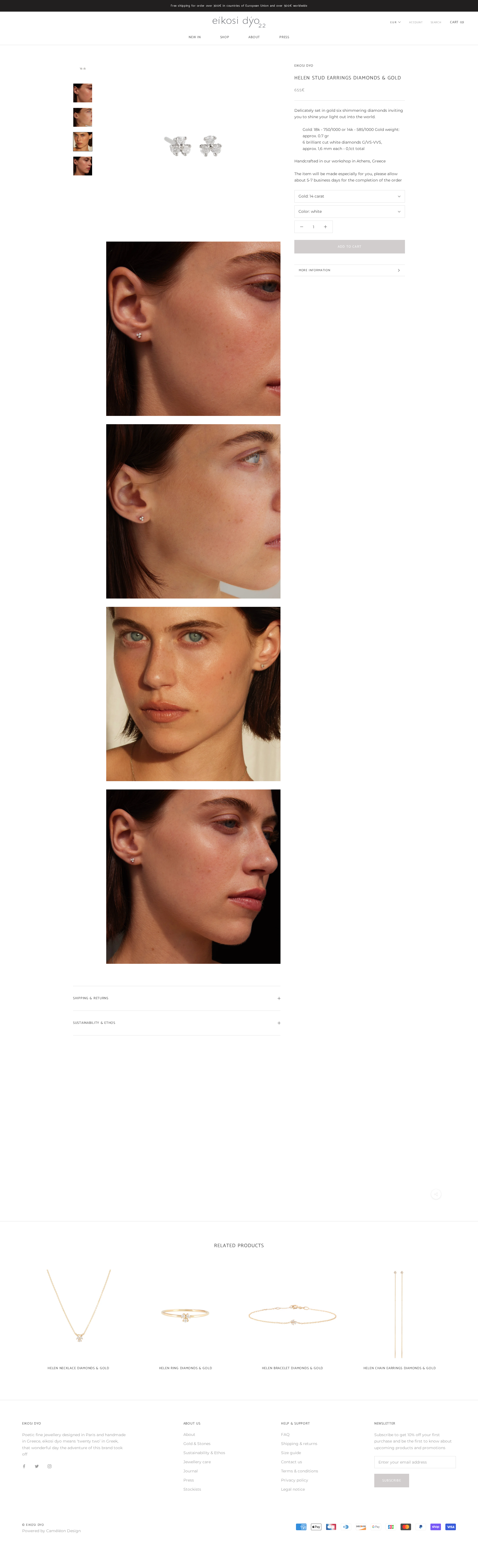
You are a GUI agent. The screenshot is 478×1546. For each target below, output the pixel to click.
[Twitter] (37, 1466)
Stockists (192, 1489)
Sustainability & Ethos (94, 1023)
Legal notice (293, 1489)
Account (416, 22)
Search (436, 22)
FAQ (285, 1434)
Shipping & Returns (90, 998)
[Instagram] (49, 1466)
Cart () (457, 22)
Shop (224, 37)
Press (284, 37)
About (254, 37)
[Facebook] (24, 1466)
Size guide (291, 1452)
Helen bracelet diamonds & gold (292, 1368)
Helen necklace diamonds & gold (78, 1368)
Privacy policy (294, 1480)
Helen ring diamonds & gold (185, 1368)
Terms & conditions (299, 1471)
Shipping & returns (299, 1443)
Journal (190, 1471)
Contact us (291, 1461)
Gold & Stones (197, 1443)
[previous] (17, 1317)
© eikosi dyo (33, 1524)
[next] (460, 1317)
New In (195, 37)
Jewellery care (197, 1461)
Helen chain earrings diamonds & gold (399, 1368)
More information (314, 270)
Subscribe (391, 1480)
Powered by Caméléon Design (51, 1530)
